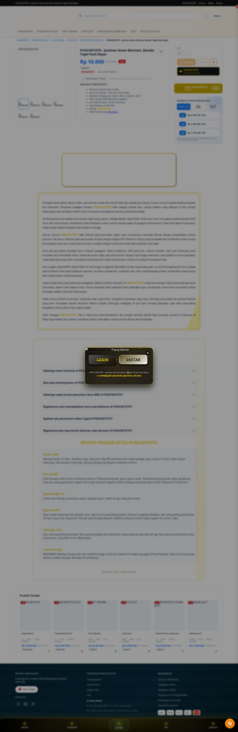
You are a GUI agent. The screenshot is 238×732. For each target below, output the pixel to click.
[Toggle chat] (230, 723)
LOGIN (102, 359)
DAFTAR (133, 359)
